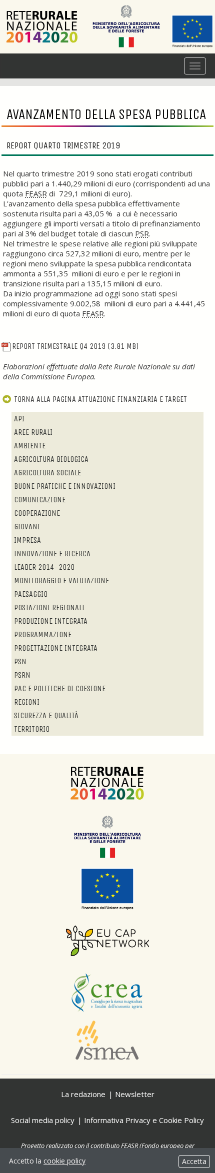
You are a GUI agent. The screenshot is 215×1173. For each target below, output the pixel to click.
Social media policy (42, 1120)
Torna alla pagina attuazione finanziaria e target (100, 399)
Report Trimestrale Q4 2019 (75, 346)
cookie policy (65, 1161)
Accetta (194, 1161)
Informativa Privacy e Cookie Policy (144, 1120)
